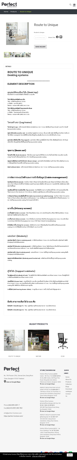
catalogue (69, 391)
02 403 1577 (54, 417)
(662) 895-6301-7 (13, 405)
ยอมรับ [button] (70, 455)
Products (14, 12)
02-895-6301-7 (55, 389)
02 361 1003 (43, 405)
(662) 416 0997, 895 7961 (14, 408)
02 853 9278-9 (56, 376)
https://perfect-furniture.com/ (13, 416)
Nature (38, 356)
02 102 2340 (55, 430)
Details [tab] (8, 66)
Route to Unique (14, 356)
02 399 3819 (51, 405)
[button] (57, 37)
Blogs (67, 386)
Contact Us (68, 395)
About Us (68, 379)
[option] (17, 36)
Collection (69, 384)
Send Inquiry (40, 47)
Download (40, 38)
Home (6, 12)
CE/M (62, 356)
